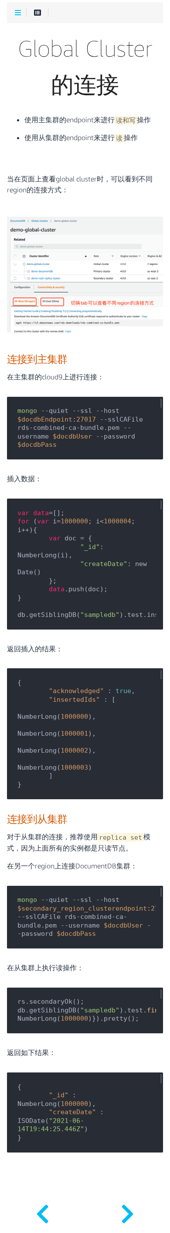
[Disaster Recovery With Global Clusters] (127, 1211)
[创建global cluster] (42, 1211)
